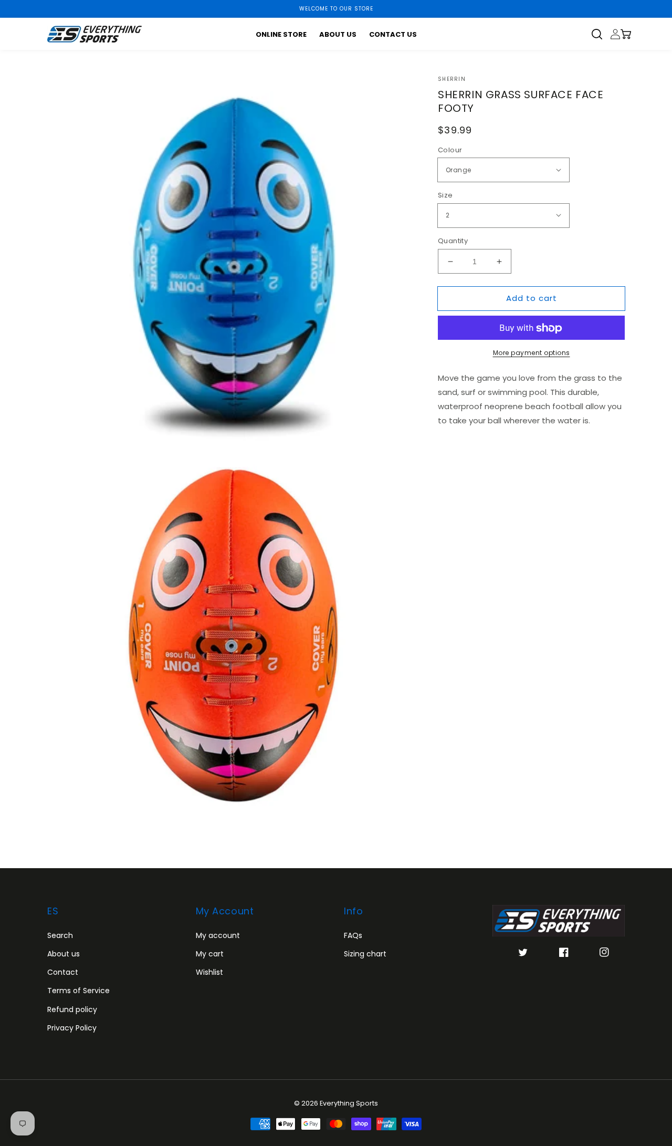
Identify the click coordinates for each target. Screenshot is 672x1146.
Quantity (453, 241)
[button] (601, 34)
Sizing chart (365, 954)
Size (445, 196)
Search (60, 935)
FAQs (353, 935)
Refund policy (72, 1009)
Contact (62, 972)
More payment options (531, 353)
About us (63, 954)
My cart (210, 954)
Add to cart (531, 298)
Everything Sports (349, 1103)
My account (218, 935)
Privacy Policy (72, 1028)
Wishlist (209, 972)
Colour (450, 150)
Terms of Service (78, 990)
